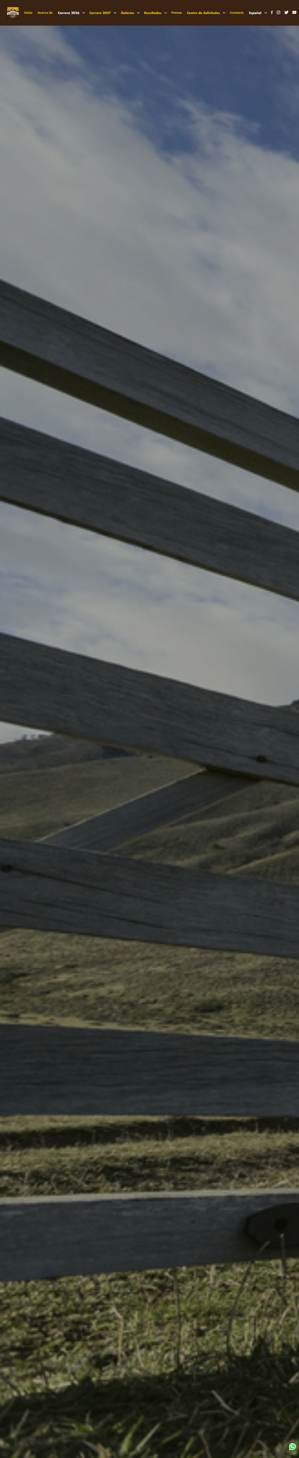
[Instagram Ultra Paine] (278, 14)
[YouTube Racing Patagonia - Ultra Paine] (294, 14)
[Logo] (13, 13)
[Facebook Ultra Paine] (271, 14)
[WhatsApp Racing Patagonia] (292, 1448)
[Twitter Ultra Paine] (286, 14)
